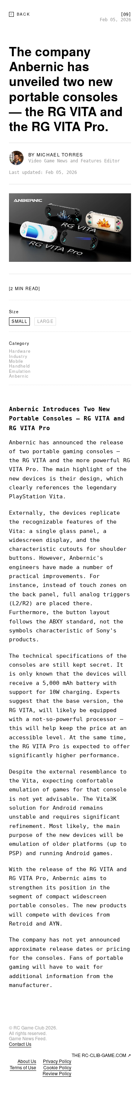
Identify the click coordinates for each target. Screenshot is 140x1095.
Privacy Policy (57, 1061)
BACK (23, 14)
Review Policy (57, 1073)
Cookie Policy (57, 1067)
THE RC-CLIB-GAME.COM (101, 1055)
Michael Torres (60, 154)
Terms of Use (23, 1067)
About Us (27, 1061)
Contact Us (20, 1044)
